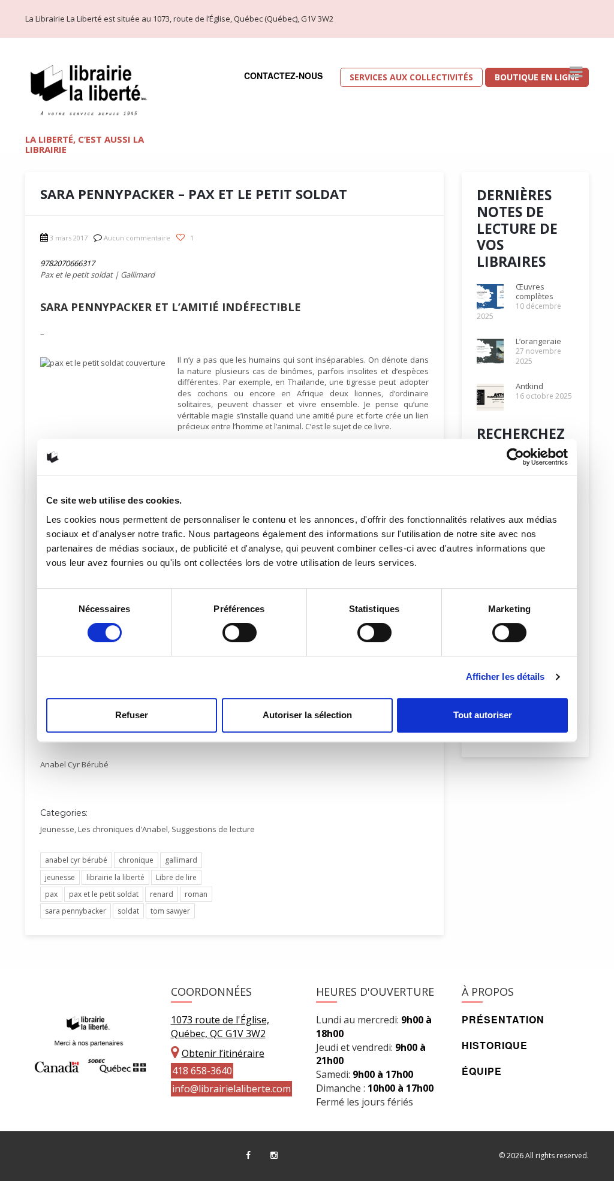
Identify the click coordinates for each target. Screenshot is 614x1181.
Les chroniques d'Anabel (123, 829)
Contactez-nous (283, 76)
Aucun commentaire (137, 237)
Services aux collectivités (411, 77)
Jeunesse (57, 829)
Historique (495, 1045)
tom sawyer (170, 911)
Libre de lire (176, 877)
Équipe (482, 1071)
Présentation (503, 1019)
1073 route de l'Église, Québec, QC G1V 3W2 (220, 1026)
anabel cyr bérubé (76, 860)
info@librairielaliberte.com (231, 1088)
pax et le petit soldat (104, 894)
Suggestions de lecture (213, 829)
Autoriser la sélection (307, 715)
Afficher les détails (505, 676)
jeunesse (60, 877)
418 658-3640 (202, 1070)
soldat (128, 911)
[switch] (239, 632)
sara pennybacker (75, 911)
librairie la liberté (115, 877)
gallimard (181, 860)
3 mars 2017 (69, 237)
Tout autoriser (482, 715)
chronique (136, 860)
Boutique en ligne (537, 77)
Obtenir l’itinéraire (223, 1053)
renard (161, 894)
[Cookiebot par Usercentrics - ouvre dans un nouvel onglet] (515, 457)
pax (51, 894)
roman (196, 894)
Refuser (131, 715)
